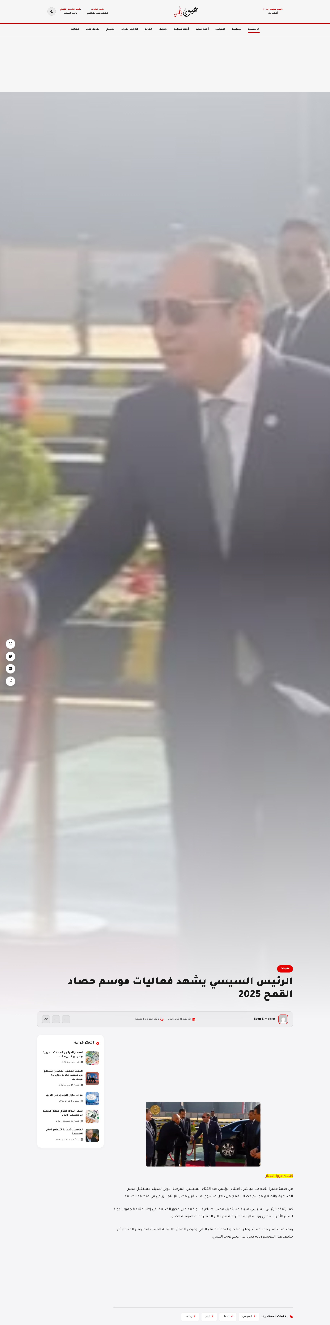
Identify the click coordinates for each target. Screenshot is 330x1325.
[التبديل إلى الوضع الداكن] (51, 11)
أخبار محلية (181, 29)
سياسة (236, 29)
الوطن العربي (129, 29)
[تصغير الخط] (56, 1019)
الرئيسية (254, 29)
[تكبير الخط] (66, 1019)
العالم (149, 29)
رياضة (163, 29)
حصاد (226, 1316)
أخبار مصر (202, 29)
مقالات (74, 29)
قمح (207, 1316)
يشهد (188, 1316)
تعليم (110, 29)
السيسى (247, 1316)
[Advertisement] (215, 61)
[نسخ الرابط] (46, 1019)
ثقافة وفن (92, 29)
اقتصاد (220, 29)
